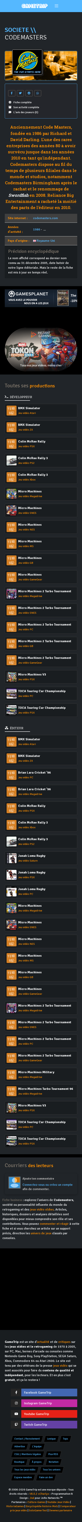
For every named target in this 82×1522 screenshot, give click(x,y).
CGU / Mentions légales (27, 1454)
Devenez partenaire (60, 1510)
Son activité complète (26, 107)
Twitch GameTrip (35, 1425)
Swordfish (18, 195)
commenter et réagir (54, 1224)
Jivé (32, 1498)
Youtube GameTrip (36, 1414)
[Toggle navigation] (57, 6)
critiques (64, 1342)
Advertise (19, 1446)
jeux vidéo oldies (42, 1209)
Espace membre (23, 1477)
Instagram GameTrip (38, 1403)
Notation (54, 1462)
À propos (37, 1462)
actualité (43, 1342)
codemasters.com (45, 218)
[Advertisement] (41, 317)
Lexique (51, 1438)
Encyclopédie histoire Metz (42, 1506)
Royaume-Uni (46, 241)
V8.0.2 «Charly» (39, 1493)
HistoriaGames (15, 1506)
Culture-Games (36, 1502)
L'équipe (37, 1446)
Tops (65, 1438)
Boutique (19, 1462)
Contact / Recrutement (27, 1438)
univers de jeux (41, 1233)
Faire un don (46, 1477)
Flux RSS (53, 1454)
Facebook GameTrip (37, 1393)
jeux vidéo (60, 1366)
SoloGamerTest (38, 1510)
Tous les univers (52, 1469)
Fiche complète (22, 102)
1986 (36, 229)
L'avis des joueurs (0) (25, 112)
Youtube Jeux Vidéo (58, 1502)
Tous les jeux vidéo (24, 1469)
